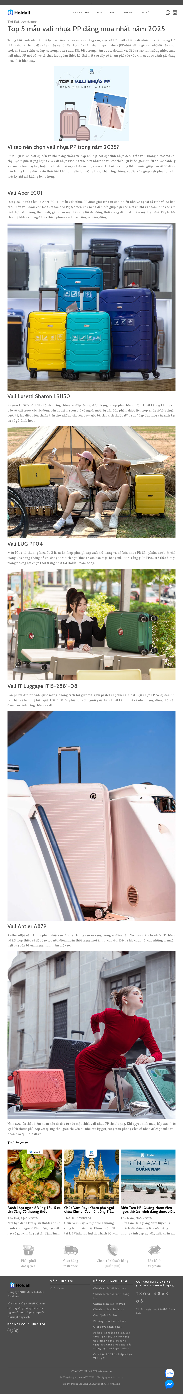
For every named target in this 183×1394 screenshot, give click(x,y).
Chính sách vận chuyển (109, 1304)
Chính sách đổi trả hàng (110, 1288)
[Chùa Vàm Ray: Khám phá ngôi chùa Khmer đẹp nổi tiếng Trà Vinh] (91, 1177)
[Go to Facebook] (10, 1330)
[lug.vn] (22, 12)
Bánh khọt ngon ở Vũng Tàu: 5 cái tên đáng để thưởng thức (35, 1210)
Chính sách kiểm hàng (108, 1309)
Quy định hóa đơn (105, 1315)
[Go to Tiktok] (16, 1330)
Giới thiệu (57, 1288)
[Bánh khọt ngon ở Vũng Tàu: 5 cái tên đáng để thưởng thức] (35, 1177)
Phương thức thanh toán (110, 1321)
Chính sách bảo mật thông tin (111, 1296)
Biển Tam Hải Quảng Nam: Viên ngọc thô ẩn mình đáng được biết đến (147, 1210)
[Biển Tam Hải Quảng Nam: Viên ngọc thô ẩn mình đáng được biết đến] (148, 1177)
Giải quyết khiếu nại (107, 1327)
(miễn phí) (112, 1266)
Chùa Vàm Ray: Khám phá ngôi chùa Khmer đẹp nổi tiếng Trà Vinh (89, 1210)
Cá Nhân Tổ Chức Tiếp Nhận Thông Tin (112, 1356)
